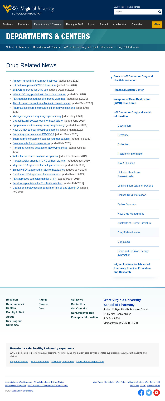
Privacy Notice (57, 382)
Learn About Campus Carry (90, 361)
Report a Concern (19, 361)
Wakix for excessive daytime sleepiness (35, 156)
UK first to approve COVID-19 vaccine (34, 85)
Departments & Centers (47, 24)
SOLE (143, 386)
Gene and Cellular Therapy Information (133, 253)
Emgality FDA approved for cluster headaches (39, 169)
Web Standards (25, 382)
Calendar (136, 24)
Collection (123, 144)
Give (157, 24)
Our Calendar (79, 308)
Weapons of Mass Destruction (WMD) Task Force (132, 101)
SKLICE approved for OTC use (30, 89)
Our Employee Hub (82, 313)
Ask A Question (126, 163)
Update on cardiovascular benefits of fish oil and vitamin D (46, 187)
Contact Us (124, 241)
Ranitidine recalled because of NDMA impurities (40, 147)
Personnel (123, 135)
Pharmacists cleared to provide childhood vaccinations (44, 107)
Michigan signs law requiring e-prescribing (37, 116)
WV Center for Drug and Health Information (88, 47)
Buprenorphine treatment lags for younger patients (41, 138)
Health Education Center (129, 90)
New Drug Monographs (131, 213)
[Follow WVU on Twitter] (149, 392)
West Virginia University (22, 391)
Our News (77, 299)
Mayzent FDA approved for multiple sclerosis (38, 165)
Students (8, 24)
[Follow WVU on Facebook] (141, 392)
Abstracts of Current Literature (135, 223)
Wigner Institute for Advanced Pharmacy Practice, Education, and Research (132, 268)
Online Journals (127, 204)
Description (124, 125)
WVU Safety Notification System (130, 382)
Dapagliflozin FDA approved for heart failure (38, 120)
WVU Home (119, 7)
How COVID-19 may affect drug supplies (36, 129)
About (91, 24)
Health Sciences (133, 7)
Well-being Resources (62, 361)
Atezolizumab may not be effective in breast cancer (41, 103)
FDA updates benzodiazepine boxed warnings (39, 98)
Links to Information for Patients (135, 185)
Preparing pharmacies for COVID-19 (33, 134)
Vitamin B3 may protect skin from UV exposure (39, 94)
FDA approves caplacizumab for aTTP (34, 178)
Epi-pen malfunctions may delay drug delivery (39, 125)
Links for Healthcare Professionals (129, 174)
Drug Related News (129, 232)
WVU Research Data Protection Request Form (48, 386)
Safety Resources (40, 361)
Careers (43, 304)
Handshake (109, 382)
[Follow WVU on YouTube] (156, 392)
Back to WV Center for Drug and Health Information (133, 78)
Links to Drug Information (132, 195)
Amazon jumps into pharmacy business (35, 80)
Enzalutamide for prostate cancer (31, 143)
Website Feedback (42, 382)
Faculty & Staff (74, 24)
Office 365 (134, 386)
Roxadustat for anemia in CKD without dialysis (39, 160)
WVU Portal (98, 382)
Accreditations (11, 382)
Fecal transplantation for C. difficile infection (37, 183)
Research (23, 24)
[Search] (159, 12)
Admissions (119, 24)
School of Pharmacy (17, 47)
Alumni (104, 24)
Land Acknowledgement (15, 386)
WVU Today (150, 382)
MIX (158, 382)
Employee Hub (153, 386)
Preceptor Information (84, 317)
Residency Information (130, 153)
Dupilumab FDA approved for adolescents (36, 174)
